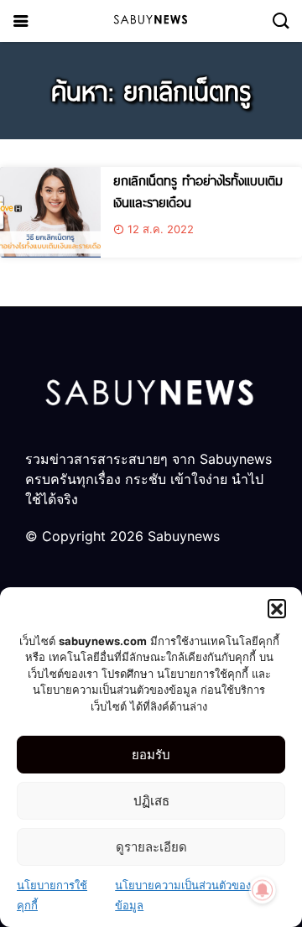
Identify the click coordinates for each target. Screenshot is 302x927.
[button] (276, 608)
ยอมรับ (151, 755)
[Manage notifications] (262, 890)
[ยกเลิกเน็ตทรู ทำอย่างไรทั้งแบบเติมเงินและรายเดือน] (50, 212)
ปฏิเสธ (151, 801)
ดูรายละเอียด (151, 847)
